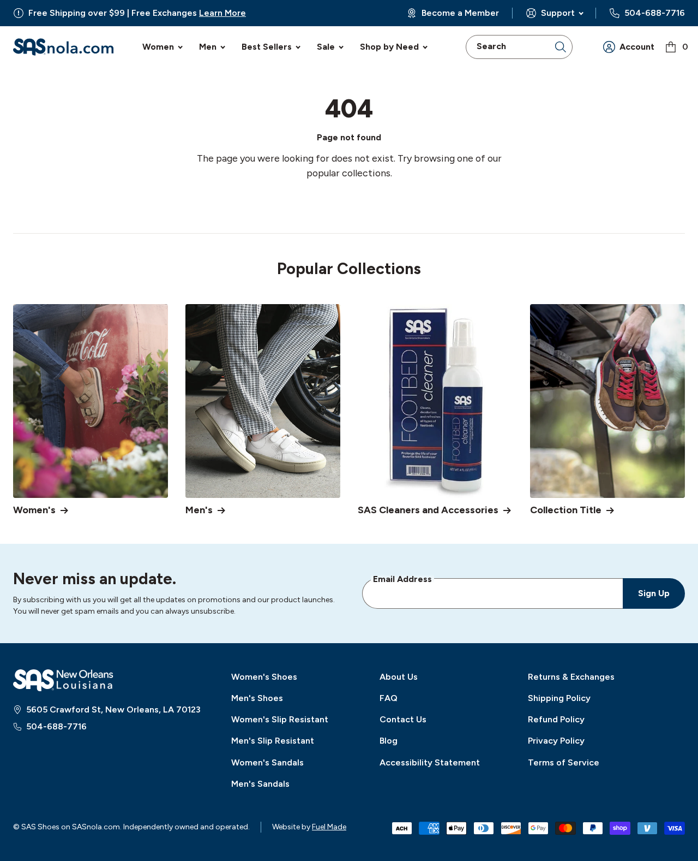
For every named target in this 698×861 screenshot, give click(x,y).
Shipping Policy (559, 698)
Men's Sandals (260, 784)
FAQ (389, 698)
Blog (389, 740)
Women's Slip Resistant (279, 719)
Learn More (222, 13)
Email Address (402, 578)
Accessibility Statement (430, 762)
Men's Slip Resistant (272, 740)
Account (636, 46)
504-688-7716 (654, 13)
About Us (399, 677)
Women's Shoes (264, 677)
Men (207, 46)
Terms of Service (563, 762)
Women (158, 46)
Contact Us (403, 719)
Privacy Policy (556, 740)
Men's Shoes (257, 698)
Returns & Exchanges (571, 677)
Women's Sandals (267, 762)
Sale (326, 46)
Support (558, 13)
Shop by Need (389, 46)
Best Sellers (267, 46)
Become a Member (460, 13)
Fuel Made (329, 827)
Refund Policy (556, 719)
